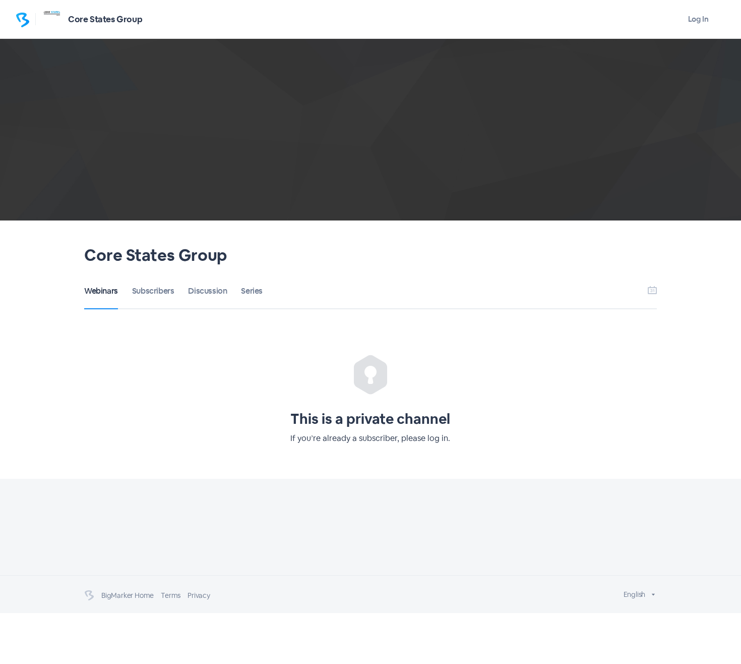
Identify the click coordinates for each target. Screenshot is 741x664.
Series (252, 291)
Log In (698, 19)
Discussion (207, 291)
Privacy (199, 595)
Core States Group (105, 19)
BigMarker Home (127, 595)
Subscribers (153, 291)
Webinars (101, 291)
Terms (170, 595)
